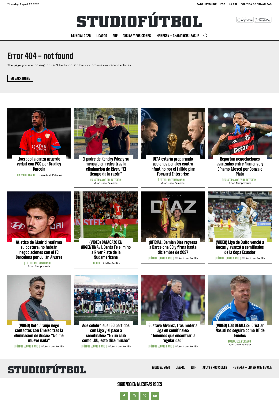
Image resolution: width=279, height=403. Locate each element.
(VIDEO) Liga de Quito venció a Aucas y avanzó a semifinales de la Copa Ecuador (240, 247)
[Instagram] (134, 396)
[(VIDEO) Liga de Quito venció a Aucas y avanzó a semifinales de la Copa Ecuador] (240, 216)
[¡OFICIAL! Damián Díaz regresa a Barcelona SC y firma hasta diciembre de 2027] (173, 216)
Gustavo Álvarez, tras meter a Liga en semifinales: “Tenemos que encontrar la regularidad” (172, 333)
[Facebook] (124, 396)
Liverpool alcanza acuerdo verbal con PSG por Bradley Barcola (39, 164)
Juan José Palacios (50, 175)
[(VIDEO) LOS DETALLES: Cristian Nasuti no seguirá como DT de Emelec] (240, 300)
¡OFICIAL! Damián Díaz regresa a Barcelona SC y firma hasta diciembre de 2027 (173, 247)
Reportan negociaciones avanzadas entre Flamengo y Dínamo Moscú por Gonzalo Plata (240, 166)
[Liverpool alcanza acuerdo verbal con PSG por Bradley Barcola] (39, 133)
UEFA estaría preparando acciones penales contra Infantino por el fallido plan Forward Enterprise (173, 166)
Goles (96, 263)
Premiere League (26, 174)
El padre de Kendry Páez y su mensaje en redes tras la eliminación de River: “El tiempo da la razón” (106, 166)
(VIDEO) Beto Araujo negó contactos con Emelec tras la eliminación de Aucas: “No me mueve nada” (39, 333)
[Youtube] (155, 396)
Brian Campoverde (240, 183)
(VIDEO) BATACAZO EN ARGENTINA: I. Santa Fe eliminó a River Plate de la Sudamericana (106, 250)
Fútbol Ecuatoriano (160, 258)
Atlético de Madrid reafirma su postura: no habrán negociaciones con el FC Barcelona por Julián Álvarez (39, 250)
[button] (205, 35)
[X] (144, 396)
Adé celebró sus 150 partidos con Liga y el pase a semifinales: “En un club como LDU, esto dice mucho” (106, 333)
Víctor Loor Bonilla (186, 258)
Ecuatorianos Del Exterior (105, 179)
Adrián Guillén (111, 263)
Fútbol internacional (172, 179)
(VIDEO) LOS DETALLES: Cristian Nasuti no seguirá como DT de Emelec (240, 330)
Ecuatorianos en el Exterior (239, 179)
